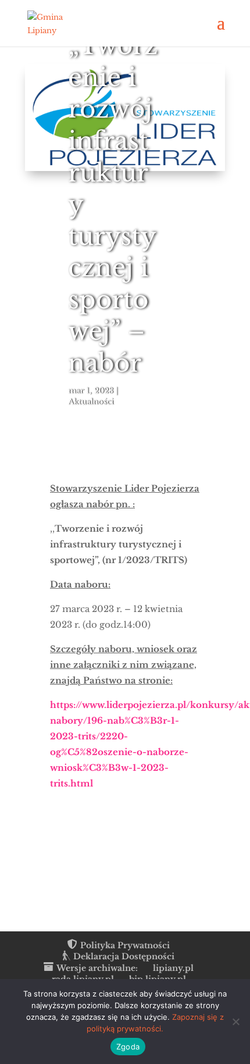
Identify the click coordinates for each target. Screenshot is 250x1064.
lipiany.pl (173, 968)
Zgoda (128, 1046)
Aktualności (90, 402)
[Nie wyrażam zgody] (235, 1021)
